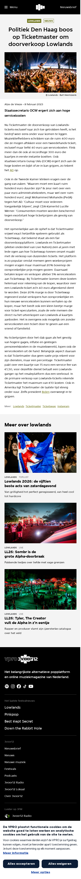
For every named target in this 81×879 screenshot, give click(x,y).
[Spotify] (7, 686)
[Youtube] (31, 686)
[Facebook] (19, 686)
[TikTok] (25, 686)
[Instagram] (13, 686)
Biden (46, 392)
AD (12, 170)
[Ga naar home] (40, 7)
